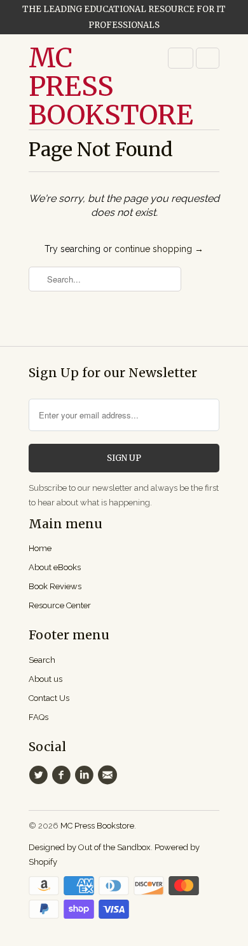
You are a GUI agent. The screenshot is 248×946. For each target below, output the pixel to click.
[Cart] (207, 58)
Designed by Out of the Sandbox (90, 847)
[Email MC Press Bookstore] (109, 775)
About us (45, 679)
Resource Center (60, 605)
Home (40, 548)
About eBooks (55, 567)
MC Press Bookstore (79, 87)
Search (42, 660)
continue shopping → (158, 249)
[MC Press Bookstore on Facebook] (63, 775)
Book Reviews (55, 586)
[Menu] (180, 58)
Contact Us (49, 698)
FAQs (38, 717)
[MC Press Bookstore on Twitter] (40, 775)
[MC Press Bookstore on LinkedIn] (86, 775)
